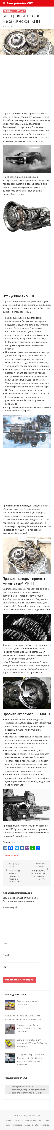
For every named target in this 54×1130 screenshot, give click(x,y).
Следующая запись (38, 871)
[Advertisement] (27, 85)
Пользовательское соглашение (19, 1125)
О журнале (9, 1120)
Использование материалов (28, 1120)
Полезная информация (14, 11)
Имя (6, 943)
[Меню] (4, 3)
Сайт (5, 966)
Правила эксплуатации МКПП (27, 1092)
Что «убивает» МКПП (23, 1086)
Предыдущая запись (15, 872)
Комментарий (10, 907)
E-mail (6, 955)
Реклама (46, 1120)
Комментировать (10, 855)
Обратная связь (42, 1125)
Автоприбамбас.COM (20, 3)
